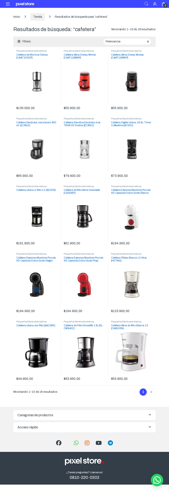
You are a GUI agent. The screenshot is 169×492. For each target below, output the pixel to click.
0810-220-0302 (84, 477)
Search (146, 4)
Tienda (37, 16)
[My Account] (155, 3)
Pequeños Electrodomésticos (31, 51)
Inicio (16, 16)
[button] (157, 480)
